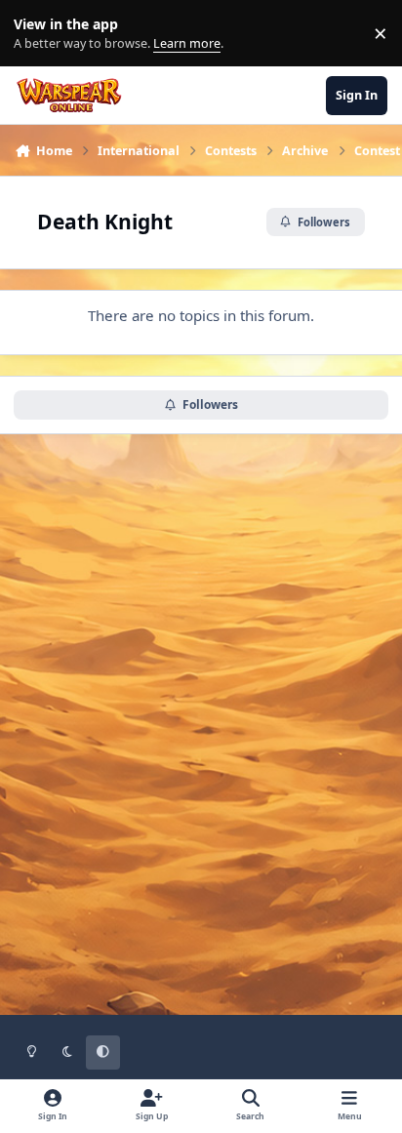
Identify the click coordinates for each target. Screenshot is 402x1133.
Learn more (37, 33)
